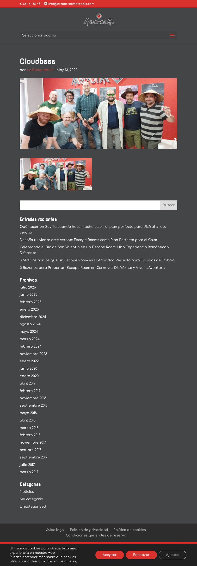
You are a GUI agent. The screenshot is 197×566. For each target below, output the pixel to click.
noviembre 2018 (33, 398)
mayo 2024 (29, 331)
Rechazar (141, 555)
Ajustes (172, 555)
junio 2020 (28, 368)
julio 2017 (27, 465)
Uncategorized (33, 506)
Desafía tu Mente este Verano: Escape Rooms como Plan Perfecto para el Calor (89, 240)
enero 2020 (29, 376)
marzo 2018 (29, 428)
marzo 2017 (29, 472)
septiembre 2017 (34, 457)
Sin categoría (31, 499)
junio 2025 (28, 294)
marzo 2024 (30, 339)
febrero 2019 (30, 391)
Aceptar (110, 555)
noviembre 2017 (33, 442)
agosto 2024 (30, 324)
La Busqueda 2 (40, 70)
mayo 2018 (28, 413)
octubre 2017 (30, 450)
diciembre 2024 (33, 317)
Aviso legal (55, 530)
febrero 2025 (31, 302)
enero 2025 (29, 309)
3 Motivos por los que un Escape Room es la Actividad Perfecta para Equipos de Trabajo (97, 260)
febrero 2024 (31, 346)
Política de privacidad (89, 530)
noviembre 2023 (33, 354)
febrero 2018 (30, 435)
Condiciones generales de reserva (96, 535)
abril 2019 (28, 383)
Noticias (27, 492)
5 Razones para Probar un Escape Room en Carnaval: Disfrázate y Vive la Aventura (92, 268)
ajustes (70, 561)
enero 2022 (29, 361)
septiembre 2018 (34, 405)
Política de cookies (129, 530)
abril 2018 (28, 420)
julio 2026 (28, 287)
